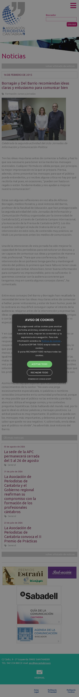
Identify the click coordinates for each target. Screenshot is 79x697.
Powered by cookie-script (39, 379)
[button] (39, 348)
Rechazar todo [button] (39, 372)
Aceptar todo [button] (40, 364)
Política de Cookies (51, 340)
